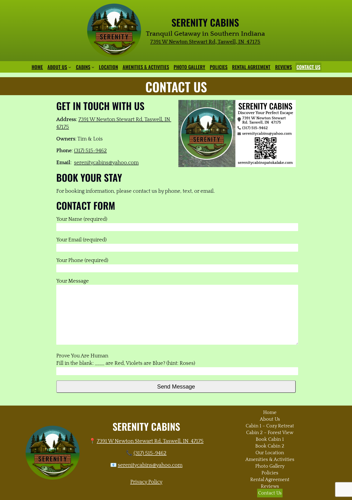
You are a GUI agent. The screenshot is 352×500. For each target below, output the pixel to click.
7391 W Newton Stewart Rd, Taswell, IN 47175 (150, 441)
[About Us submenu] (69, 66)
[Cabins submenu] (92, 66)
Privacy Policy (146, 482)
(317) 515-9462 (90, 151)
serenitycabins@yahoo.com (106, 163)
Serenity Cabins (205, 22)
